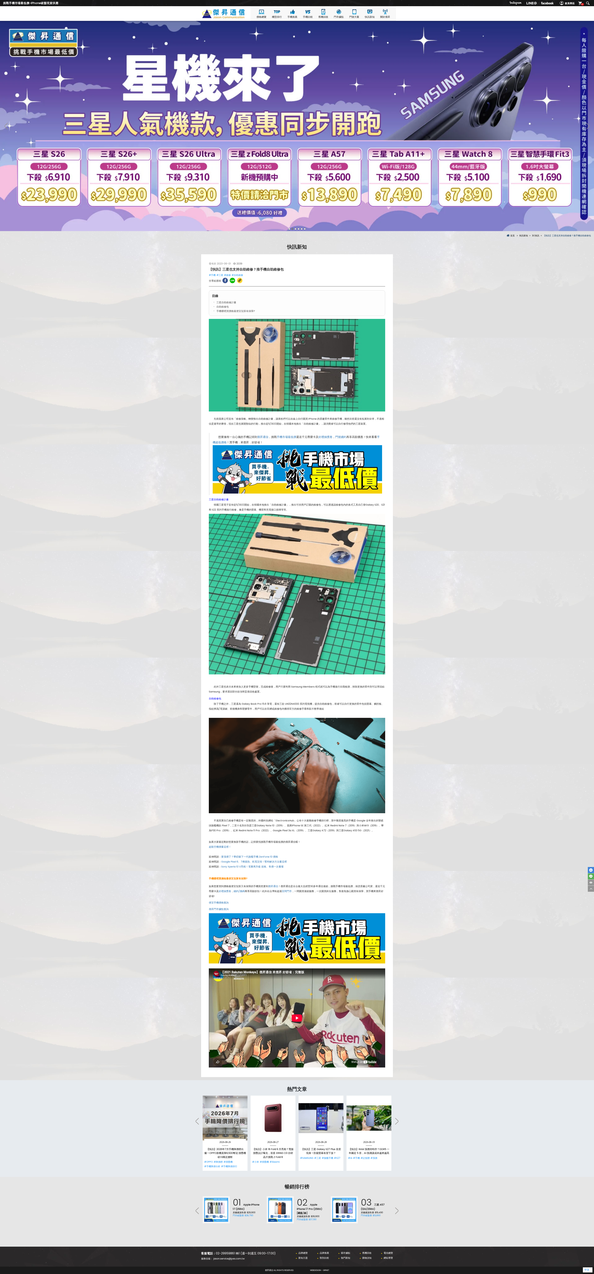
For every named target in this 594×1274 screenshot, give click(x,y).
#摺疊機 (228, 1161)
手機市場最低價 (286, 437)
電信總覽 (388, 1253)
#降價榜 (218, 1161)
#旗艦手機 (327, 1158)
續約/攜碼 (239, 891)
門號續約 (340, 437)
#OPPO (208, 1161)
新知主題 (303, 1257)
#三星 (219, 275)
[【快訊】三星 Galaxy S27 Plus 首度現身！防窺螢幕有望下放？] (321, 1118)
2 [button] (292, 229)
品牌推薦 (324, 1253)
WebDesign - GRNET (319, 1270)
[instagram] (516, 3)
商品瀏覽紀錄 (591, 882)
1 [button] (289, 229)
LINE (591, 876)
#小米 (255, 1161)
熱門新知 (345, 1257)
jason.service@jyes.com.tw (229, 1258)
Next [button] (588, 126)
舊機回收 (323, 17)
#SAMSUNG (306, 1158)
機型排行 (277, 17)
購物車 (582, 4)
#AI (350, 1158)
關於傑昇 (385, 17)
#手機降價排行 (229, 1166)
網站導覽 (388, 1257)
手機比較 (308, 17)
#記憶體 (365, 1158)
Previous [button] (6, 126)
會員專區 (570, 3)
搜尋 (588, 3)
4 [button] (298, 229)
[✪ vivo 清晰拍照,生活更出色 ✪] (297, 126)
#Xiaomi (275, 1161)
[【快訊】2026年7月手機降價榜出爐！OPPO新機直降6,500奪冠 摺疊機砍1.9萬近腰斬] (225, 1118)
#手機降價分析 (212, 1166)
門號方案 (354, 17)
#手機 (212, 275)
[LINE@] (531, 3)
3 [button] (295, 229)
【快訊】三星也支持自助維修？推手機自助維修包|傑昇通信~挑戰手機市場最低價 (229, 17)
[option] (297, 126)
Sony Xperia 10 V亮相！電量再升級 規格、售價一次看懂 (252, 866)
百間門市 (287, 891)
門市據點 (339, 17)
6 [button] (305, 229)
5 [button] (302, 229)
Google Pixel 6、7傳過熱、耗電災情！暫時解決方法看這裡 (254, 861)
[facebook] (547, 3)
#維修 (227, 275)
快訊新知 (370, 17)
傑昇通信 (262, 437)
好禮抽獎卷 (325, 437)
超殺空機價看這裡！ (220, 847)
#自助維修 (237, 275)
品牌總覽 (303, 1253)
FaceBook (591, 870)
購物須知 (367, 1257)
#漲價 (373, 1158)
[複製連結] (239, 280)
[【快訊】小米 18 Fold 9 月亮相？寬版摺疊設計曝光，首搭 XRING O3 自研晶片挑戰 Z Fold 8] (273, 1118)
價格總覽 (261, 17)
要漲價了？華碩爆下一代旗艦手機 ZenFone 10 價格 (249, 857)
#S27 (337, 1158)
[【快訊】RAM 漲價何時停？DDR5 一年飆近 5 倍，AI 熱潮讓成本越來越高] (368, 1118)
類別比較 (324, 1257)
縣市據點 (345, 1253)
